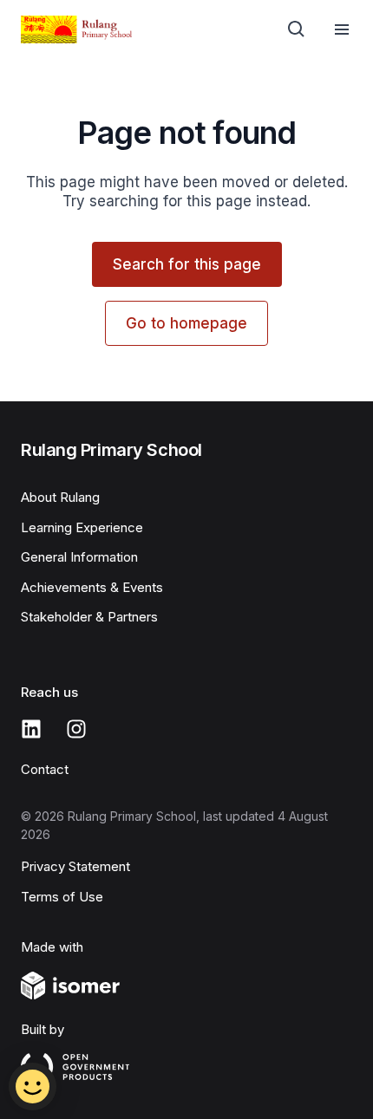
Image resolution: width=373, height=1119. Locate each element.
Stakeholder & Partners (89, 616)
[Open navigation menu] (342, 29)
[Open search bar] (296, 29)
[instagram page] (76, 729)
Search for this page (187, 264)
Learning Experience (82, 527)
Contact (45, 769)
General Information (79, 557)
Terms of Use (62, 896)
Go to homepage (186, 323)
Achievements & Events (92, 587)
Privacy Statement (75, 866)
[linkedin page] (31, 729)
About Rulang (60, 497)
